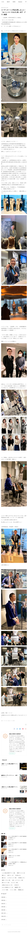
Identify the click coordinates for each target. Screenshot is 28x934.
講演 (3, 875)
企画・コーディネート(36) (5, 720)
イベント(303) (12, 720)
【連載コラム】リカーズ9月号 (14, 855)
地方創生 (21, 877)
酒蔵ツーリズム (6, 880)
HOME (2, 1)
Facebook (20, 1)
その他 (16, 885)
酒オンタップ (5, 882)
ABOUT (8, 1)
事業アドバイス (21, 872)
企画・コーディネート (17, 880)
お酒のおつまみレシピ (7, 885)
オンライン (14, 882)
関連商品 (20, 889)
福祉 (3, 877)
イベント (13, 889)
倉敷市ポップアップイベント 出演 (9, 775)
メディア (5, 889)
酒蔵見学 (17, 887)
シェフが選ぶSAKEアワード (8, 872)
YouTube (17, 875)
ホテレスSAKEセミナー (7, 887)
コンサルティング (11, 877)
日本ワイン (10, 875)
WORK (14, 1)
